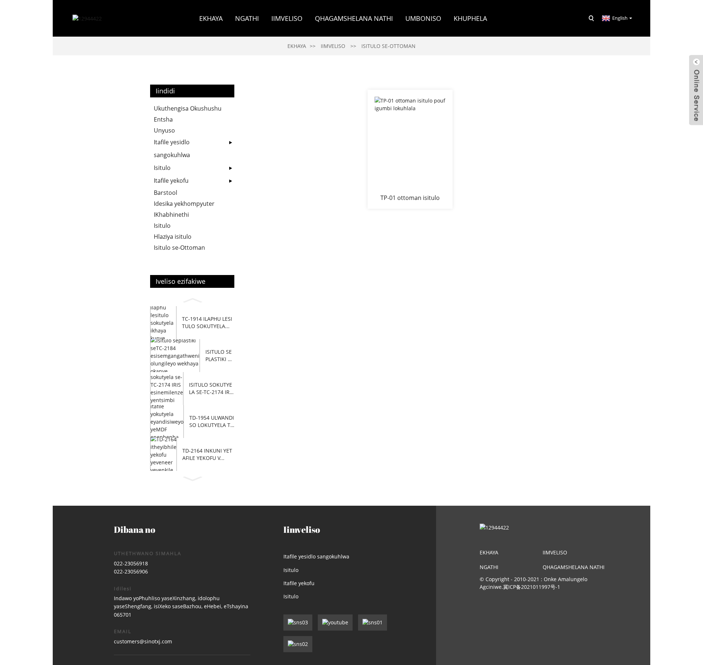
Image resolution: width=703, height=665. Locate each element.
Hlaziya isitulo (172, 237)
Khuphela (470, 18)
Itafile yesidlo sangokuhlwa (172, 148)
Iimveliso (286, 18)
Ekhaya (211, 18)
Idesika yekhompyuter (184, 204)
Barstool (165, 193)
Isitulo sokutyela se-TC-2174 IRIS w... (211, 388)
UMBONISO (423, 18)
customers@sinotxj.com (143, 641)
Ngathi (489, 567)
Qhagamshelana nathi (354, 18)
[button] (192, 299)
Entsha (163, 119)
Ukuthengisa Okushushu (188, 108)
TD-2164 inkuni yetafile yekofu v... (207, 454)
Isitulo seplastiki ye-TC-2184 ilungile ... (219, 355)
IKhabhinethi (171, 215)
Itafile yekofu (171, 181)
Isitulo (162, 168)
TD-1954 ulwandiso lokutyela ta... (211, 421)
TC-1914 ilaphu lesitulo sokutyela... (207, 322)
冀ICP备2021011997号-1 (531, 586)
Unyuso (164, 130)
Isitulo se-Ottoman (388, 45)
